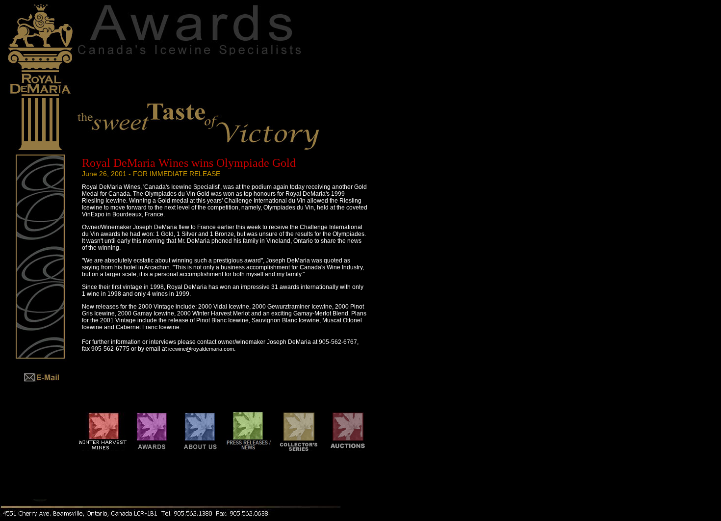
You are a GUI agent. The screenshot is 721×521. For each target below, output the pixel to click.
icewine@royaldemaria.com (201, 349)
